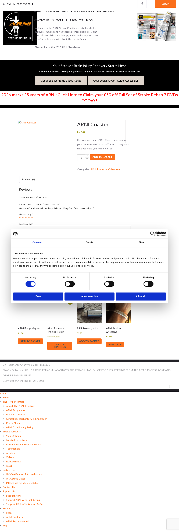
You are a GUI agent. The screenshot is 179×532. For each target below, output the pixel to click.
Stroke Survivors (82, 11)
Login (166, 3)
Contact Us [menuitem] (9, 487)
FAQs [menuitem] (9, 465)
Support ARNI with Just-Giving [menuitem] (23, 499)
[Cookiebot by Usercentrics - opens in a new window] (150, 233)
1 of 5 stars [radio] (20, 217)
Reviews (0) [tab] (28, 179)
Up (87, 156)
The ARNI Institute (56, 11)
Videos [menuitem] (10, 457)
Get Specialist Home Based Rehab (61, 80)
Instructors (105, 11)
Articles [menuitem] (10, 452)
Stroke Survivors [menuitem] (12, 431)
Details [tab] (89, 242)
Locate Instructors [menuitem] (16, 440)
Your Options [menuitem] (13, 435)
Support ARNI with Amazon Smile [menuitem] (24, 504)
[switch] (70, 284)
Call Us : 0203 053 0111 (20, 4)
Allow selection (89, 296)
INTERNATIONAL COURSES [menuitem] (22, 482)
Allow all (140, 296)
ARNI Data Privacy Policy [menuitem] (19, 427)
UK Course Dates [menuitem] (15, 478)
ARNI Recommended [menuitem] (17, 521)
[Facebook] (142, 4)
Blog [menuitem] (5, 525)
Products (76, 20)
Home (37, 11)
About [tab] (142, 242)
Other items (115, 169)
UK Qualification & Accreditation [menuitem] (24, 474)
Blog (89, 20)
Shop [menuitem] (9, 512)
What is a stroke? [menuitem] (15, 414)
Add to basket (102, 156)
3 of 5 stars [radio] (26, 217)
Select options (60, 345)
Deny (38, 296)
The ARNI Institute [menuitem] (13, 401)
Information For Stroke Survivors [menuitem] (24, 444)
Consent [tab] (37, 242)
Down (87, 159)
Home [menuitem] (6, 397)
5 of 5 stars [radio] (32, 217)
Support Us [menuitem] (9, 491)
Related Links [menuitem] (13, 461)
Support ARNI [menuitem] (14, 495)
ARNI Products (99, 169)
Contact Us (41, 20)
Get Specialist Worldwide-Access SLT (115, 80)
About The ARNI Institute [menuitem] (20, 405)
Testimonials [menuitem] (13, 448)
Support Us (59, 20)
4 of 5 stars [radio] (29, 217)
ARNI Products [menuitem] (14, 516)
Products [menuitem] (8, 508)
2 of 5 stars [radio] (23, 217)
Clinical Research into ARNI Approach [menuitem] (26, 418)
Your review (26, 223)
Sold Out (115, 344)
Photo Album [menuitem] (13, 422)
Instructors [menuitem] (9, 470)
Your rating (26, 214)
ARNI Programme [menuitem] (15, 410)
